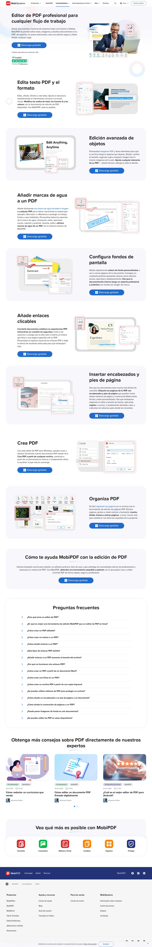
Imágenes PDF (107, 151)
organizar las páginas (106, 506)
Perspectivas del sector (112, 784)
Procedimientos (13, 784)
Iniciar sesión (138, 3)
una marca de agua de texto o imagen (51, 208)
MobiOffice (26, 784)
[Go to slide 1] (74, 806)
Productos (35, 3)
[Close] (148, 943)
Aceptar (106, 944)
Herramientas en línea (81, 3)
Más (96, 3)
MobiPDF (74, 784)
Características (61, 3)
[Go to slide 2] (77, 806)
